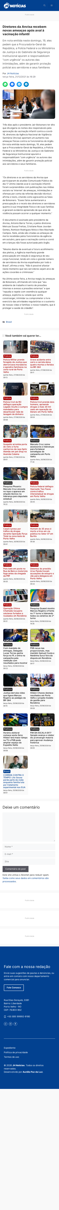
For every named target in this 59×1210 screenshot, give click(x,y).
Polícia (7, 356)
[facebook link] (15, 1024)
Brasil (9, 322)
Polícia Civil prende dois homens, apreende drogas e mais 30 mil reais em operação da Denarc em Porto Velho (42, 407)
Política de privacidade (16, 1052)
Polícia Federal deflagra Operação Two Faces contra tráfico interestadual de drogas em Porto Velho (42, 491)
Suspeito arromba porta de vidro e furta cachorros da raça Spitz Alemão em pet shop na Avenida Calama (15, 449)
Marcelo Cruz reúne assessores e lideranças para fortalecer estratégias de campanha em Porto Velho (42, 450)
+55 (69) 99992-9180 (18, 1016)
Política (35, 440)
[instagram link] (10, 1024)
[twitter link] (5, 1024)
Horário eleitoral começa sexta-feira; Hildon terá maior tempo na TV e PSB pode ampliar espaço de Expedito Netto (15, 738)
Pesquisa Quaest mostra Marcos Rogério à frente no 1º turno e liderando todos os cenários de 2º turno (42, 613)
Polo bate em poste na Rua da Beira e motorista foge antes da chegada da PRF (15, 572)
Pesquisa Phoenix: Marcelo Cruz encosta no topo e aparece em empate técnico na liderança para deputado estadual (15, 492)
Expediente (9, 1047)
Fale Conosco (14, 987)
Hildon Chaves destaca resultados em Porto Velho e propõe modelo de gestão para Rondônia (41, 698)
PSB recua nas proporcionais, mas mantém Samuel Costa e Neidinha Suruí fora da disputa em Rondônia (42, 653)
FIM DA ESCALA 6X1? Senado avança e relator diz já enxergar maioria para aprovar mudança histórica (42, 737)
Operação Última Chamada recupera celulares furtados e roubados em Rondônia (14, 612)
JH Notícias (13, 73)
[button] (44, 5)
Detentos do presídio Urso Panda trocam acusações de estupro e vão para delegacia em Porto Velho (42, 573)
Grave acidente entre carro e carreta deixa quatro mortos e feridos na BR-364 (42, 363)
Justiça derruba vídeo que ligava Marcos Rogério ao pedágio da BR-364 (14, 696)
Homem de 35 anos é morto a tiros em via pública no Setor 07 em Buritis (41, 532)
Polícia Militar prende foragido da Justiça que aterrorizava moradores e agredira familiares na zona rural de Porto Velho (15, 365)
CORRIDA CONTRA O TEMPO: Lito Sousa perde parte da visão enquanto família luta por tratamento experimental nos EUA (14, 781)
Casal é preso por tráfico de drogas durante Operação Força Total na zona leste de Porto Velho (15, 534)
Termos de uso (11, 1057)
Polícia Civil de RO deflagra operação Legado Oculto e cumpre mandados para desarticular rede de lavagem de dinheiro (15, 408)
